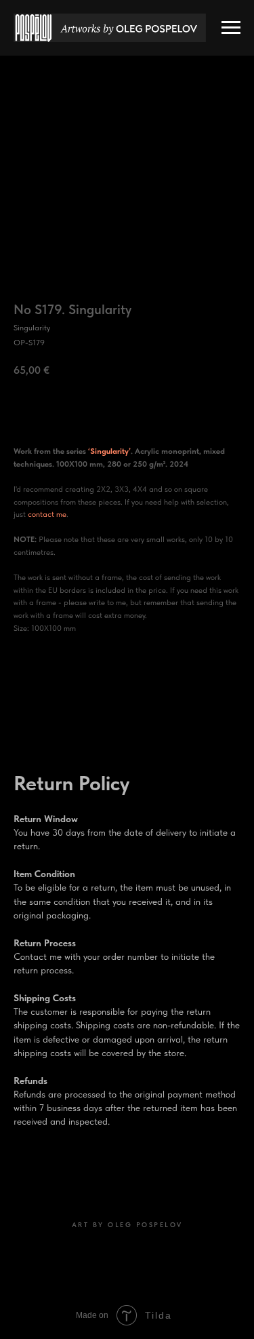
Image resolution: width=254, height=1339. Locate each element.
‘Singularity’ (109, 451)
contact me (47, 514)
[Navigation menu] (230, 28)
